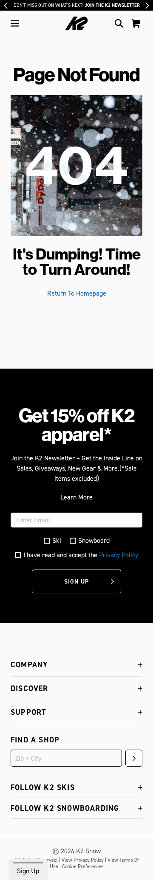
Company (29, 664)
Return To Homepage (76, 293)
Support (28, 712)
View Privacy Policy (83, 860)
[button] (15, 23)
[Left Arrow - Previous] (5, 6)
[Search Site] (119, 23)
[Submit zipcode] (133, 758)
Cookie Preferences (83, 866)
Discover (29, 688)
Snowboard (94, 540)
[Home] (76, 23)
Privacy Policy (118, 554)
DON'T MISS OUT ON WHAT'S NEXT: (77, 5)
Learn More (76, 497)
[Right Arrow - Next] (147, 6)
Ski (56, 540)
